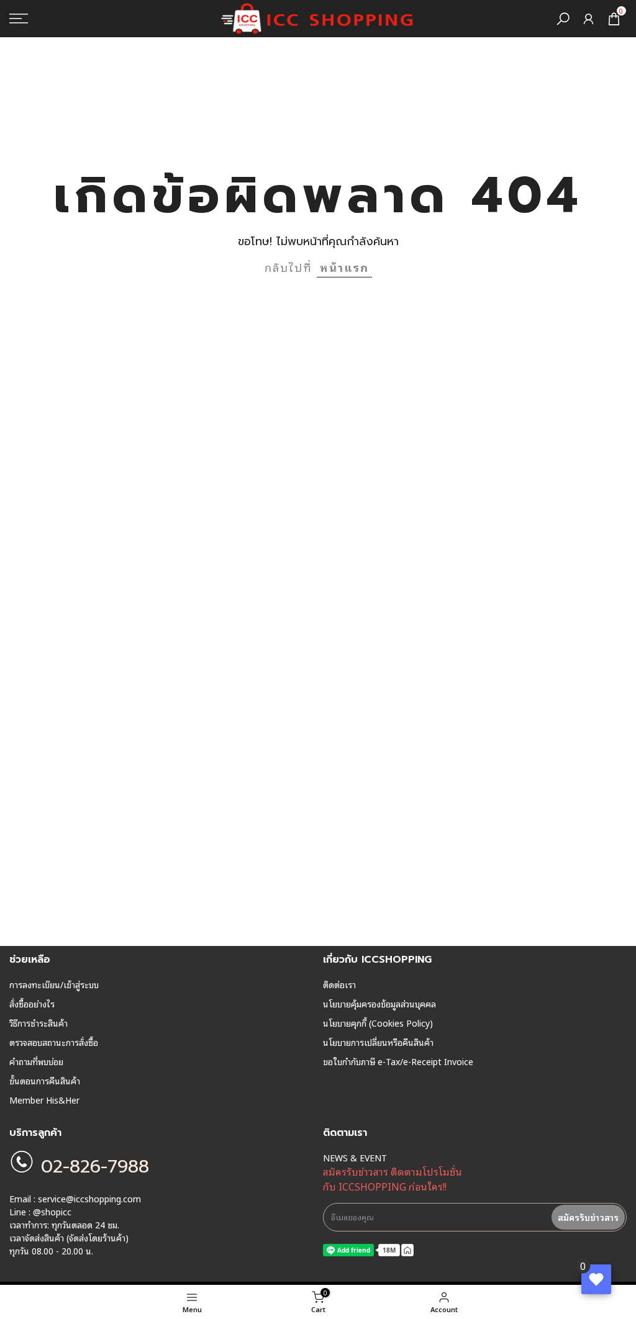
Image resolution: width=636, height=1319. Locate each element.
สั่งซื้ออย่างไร (32, 1003)
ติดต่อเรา (339, 984)
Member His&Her (44, 1100)
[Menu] (105, 19)
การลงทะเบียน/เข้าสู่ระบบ (54, 984)
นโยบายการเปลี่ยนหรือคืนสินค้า (378, 1042)
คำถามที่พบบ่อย (36, 1061)
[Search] (563, 19)
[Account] (588, 19)
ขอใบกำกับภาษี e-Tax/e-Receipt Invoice (398, 1061)
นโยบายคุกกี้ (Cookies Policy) (378, 1023)
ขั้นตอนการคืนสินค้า (44, 1080)
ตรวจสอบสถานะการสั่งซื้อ (53, 1042)
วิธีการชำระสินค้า (38, 1023)
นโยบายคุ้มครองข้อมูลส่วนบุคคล (379, 1003)
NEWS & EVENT (355, 1157)
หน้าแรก (344, 267)
